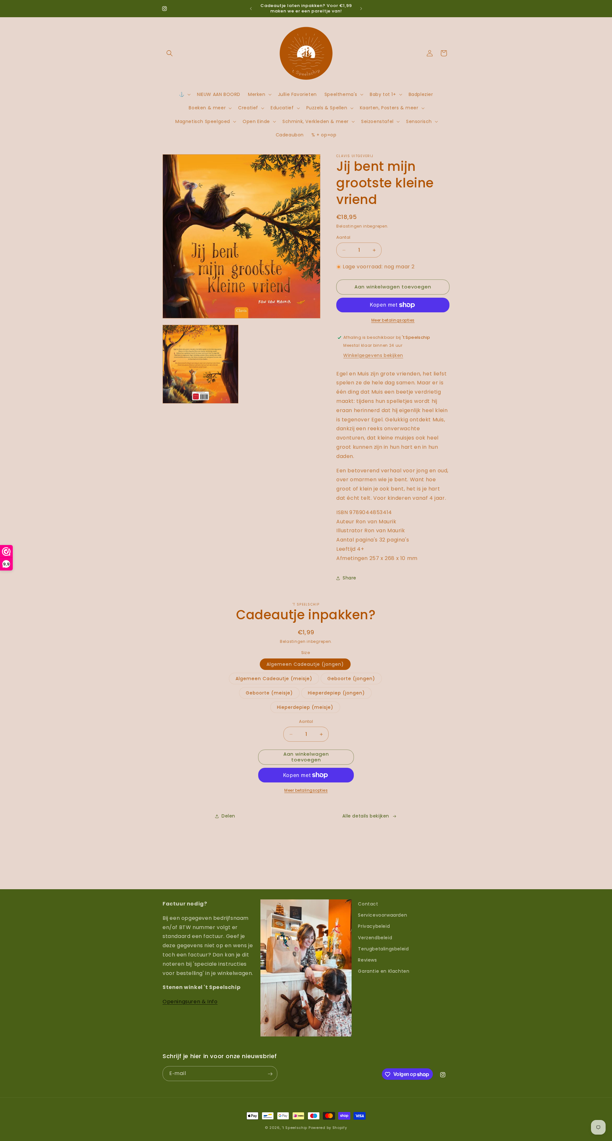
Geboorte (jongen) (351, 679)
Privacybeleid (374, 926)
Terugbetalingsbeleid (383, 949)
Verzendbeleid (375, 937)
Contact (368, 904)
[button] (170, 53)
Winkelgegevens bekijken (373, 355)
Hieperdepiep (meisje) (305, 707)
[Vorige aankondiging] (251, 9)
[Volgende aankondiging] (361, 9)
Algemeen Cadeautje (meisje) (274, 679)
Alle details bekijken (365, 816)
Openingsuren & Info (190, 1001)
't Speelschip (294, 1127)
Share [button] (349, 578)
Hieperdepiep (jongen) (336, 693)
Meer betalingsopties (393, 320)
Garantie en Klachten (383, 971)
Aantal (343, 238)
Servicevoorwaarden (382, 915)
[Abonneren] (270, 1073)
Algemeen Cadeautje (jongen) (305, 664)
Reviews (367, 960)
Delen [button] (228, 816)
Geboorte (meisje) (269, 693)
